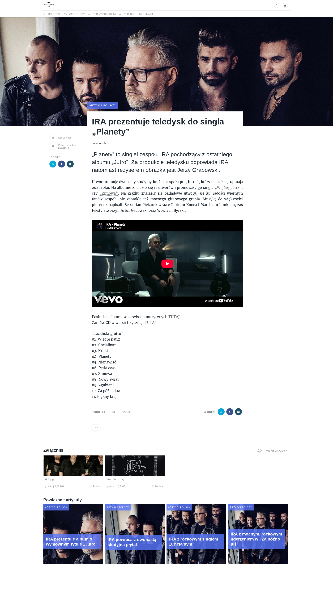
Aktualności (51, 14)
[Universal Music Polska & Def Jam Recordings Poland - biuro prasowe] (49, 8)
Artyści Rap (127, 14)
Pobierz (97, 486)
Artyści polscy (74, 14)
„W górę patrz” (228, 187)
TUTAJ (174, 317)
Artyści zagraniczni (102, 14)
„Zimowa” (109, 193)
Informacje (146, 14)
